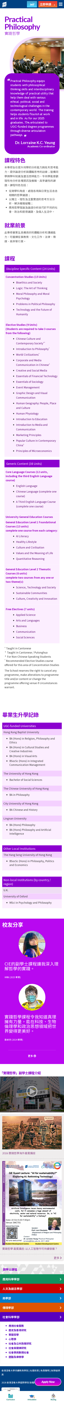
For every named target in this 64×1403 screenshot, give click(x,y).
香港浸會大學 (8, 1370)
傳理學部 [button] (8, 1307)
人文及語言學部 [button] (12, 1288)
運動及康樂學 (16, 1357)
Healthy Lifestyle (26, 542)
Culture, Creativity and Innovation (36, 598)
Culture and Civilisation (30, 547)
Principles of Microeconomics (34, 451)
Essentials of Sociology (29, 381)
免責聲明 (44, 1370)
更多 (57, 1258)
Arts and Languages (28, 620)
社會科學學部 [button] (11, 1317)
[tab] (32, 1269)
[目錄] (61, 4)
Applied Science (26, 615)
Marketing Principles (28, 435)
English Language (26, 486)
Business (21, 626)
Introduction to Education (31, 419)
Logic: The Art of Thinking (31, 288)
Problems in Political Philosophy (35, 304)
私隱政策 (34, 1370)
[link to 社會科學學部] (60, 1317)
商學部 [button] (7, 1298)
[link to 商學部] (60, 1298)
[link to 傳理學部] (60, 1308)
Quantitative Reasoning (30, 558)
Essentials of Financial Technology (36, 376)
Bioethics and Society (29, 282)
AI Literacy (22, 536)
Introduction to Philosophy (33, 349)
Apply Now (49, 1383)
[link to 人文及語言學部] (60, 1289)
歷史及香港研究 (17, 1330)
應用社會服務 (16, 1325)
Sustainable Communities (31, 593)
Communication (25, 631)
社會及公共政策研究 (20, 1343)
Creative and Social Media (31, 370)
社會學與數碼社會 (19, 1352)
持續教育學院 (21, 1370)
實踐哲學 (14, 1334)
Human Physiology (27, 413)
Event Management (28, 387)
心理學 (12, 1339)
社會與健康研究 (17, 1348)
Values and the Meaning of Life (34, 553)
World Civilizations (27, 354)
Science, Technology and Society (36, 587)
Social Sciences (25, 637)
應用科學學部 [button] (11, 1279)
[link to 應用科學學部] (60, 1279)
